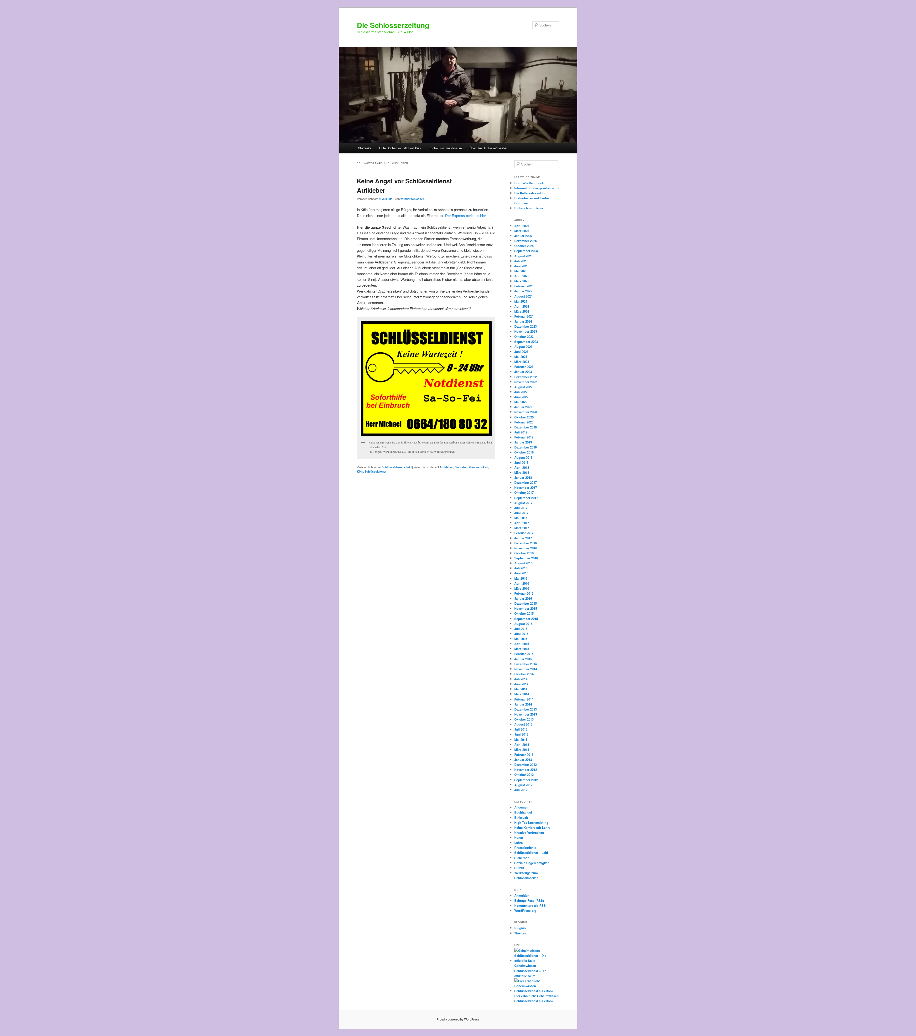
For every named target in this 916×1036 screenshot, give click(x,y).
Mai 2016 (520, 578)
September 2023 (526, 341)
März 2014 (521, 694)
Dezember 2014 (525, 664)
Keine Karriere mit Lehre (532, 827)
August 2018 (523, 457)
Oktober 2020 (524, 417)
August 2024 (523, 296)
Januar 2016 (523, 598)
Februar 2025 (523, 286)
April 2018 (521, 467)
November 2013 (525, 714)
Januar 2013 (523, 759)
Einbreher (461, 467)
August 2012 (523, 785)
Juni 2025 (521, 266)
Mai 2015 (520, 638)
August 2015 (523, 623)
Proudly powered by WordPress (458, 1019)
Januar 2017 (523, 538)
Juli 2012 (520, 790)
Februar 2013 (523, 754)
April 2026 (521, 225)
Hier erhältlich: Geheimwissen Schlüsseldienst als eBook (536, 998)
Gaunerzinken (478, 467)
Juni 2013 (521, 734)
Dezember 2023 (525, 326)
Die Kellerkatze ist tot (530, 193)
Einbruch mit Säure (528, 208)
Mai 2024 (520, 301)
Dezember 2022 (525, 377)
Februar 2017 (523, 533)
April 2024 (521, 306)
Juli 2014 (520, 679)
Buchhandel (523, 812)
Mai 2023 (520, 356)
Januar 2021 (523, 407)
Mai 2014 (520, 689)
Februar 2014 (523, 699)
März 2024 (521, 311)
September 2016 (526, 558)
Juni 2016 (521, 573)
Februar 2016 (523, 593)
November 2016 (525, 548)
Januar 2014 (523, 704)
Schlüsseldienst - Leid (396, 467)
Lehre (518, 842)
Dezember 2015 (525, 603)
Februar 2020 (523, 422)
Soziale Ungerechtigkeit (531, 863)
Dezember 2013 (525, 709)
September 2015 (526, 618)
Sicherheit (521, 858)
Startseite (364, 148)
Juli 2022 (520, 392)
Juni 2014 (521, 684)
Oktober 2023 (524, 336)
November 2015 (525, 608)
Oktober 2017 (524, 492)
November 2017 (525, 487)
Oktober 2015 (524, 613)
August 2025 (523, 256)
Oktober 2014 (524, 674)
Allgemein (521, 807)
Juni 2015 (521, 633)
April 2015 (521, 643)
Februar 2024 (523, 316)
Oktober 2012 (524, 774)
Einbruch (521, 817)
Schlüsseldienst (375, 471)
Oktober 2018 (524, 452)
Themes (520, 933)
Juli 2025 (520, 261)
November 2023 (525, 331)
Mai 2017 (520, 517)
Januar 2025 (523, 291)
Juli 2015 (520, 628)
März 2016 (521, 588)
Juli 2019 (520, 432)
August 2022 (523, 387)
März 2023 (521, 361)
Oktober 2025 (524, 245)
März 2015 (521, 648)
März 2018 (521, 472)
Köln (360, 471)
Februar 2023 (523, 366)
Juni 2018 (521, 462)
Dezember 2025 (525, 240)
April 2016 (521, 583)
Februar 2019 (523, 437)
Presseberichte (525, 847)
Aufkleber (446, 467)
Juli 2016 (520, 568)
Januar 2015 (523, 659)
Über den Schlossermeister (488, 148)
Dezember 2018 (525, 447)
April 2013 (521, 744)
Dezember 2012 (525, 764)
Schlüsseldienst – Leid (531, 852)
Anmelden (521, 895)
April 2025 (521, 276)
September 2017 (526, 497)
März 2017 (521, 528)
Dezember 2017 (525, 482)
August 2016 (523, 563)
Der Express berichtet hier (465, 215)
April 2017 (521, 523)
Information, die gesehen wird (536, 188)
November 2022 (525, 382)
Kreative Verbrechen (529, 832)
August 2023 (523, 346)
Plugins (520, 928)
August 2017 (523, 502)
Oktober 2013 (524, 719)
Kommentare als (530, 905)
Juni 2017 (521, 512)
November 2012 (525, 769)
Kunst (518, 837)
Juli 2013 (520, 729)
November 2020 (525, 412)
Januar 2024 (523, 321)
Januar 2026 (523, 235)
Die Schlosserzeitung (393, 25)
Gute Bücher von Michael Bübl (400, 148)
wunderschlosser (412, 199)
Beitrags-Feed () (529, 900)
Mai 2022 (520, 402)
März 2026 (521, 230)
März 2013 (521, 749)
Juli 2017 (520, 507)
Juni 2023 (521, 351)
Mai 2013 (520, 739)
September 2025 (526, 250)
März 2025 (521, 281)
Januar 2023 (523, 371)
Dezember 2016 (525, 543)
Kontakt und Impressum (445, 148)
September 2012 (526, 780)
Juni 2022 (521, 397)
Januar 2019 (523, 442)
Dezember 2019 (525, 427)
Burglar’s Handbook (529, 183)
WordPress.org (525, 910)
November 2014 (525, 669)
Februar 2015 (523, 653)
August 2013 (523, 724)
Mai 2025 (520, 271)
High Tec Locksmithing (531, 822)
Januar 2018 (523, 477)
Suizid (519, 868)
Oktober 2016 (524, 553)
